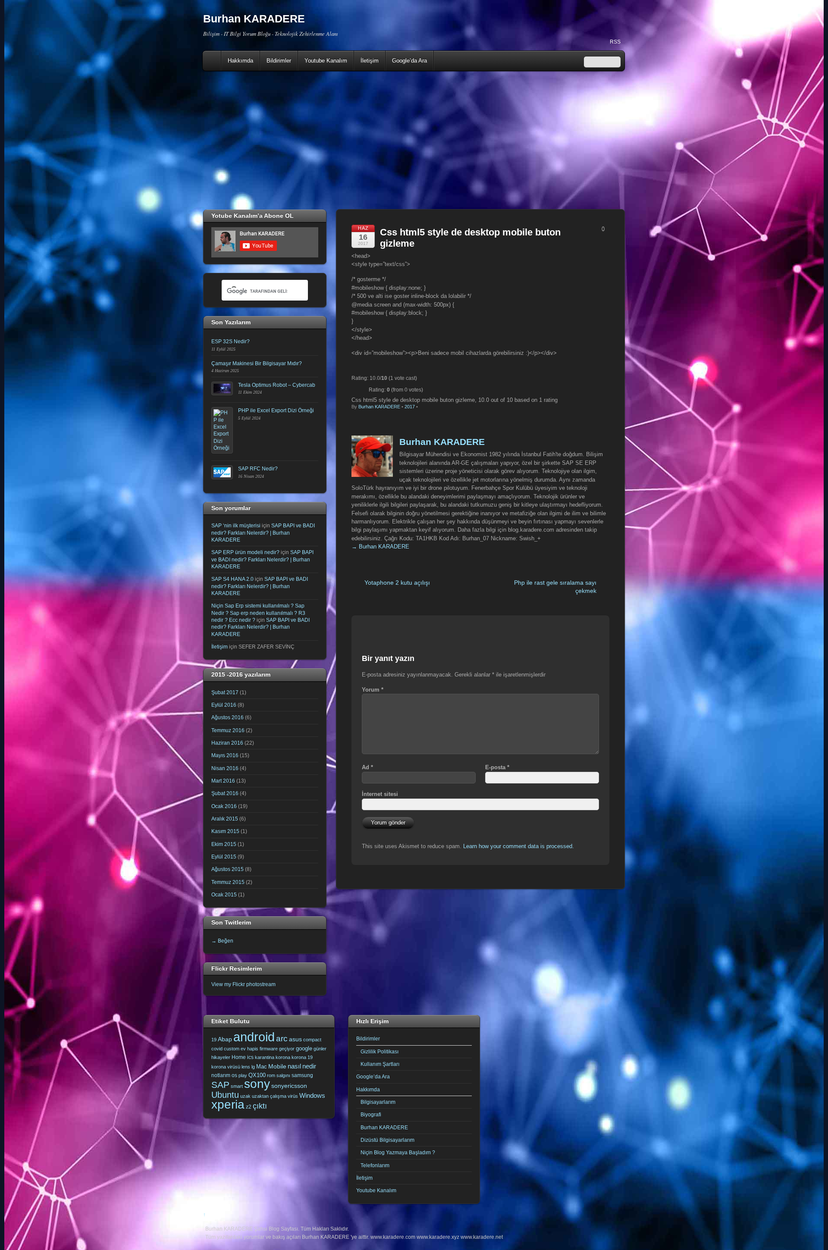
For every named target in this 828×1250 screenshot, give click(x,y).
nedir (309, 1066)
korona (283, 1057)
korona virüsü (225, 1066)
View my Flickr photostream (243, 984)
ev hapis (249, 1048)
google (304, 1048)
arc (282, 1038)
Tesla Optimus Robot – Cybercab (276, 385)
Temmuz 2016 (228, 730)
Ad (367, 767)
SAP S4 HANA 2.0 (232, 579)
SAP (220, 1085)
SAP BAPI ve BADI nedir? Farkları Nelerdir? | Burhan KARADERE (263, 532)
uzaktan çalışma (269, 1096)
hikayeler (220, 1057)
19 (213, 1039)
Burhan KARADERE (379, 406)
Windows (312, 1095)
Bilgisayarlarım (378, 1102)
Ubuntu (225, 1095)
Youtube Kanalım (325, 60)
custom (231, 1048)
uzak (245, 1096)
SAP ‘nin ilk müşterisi (235, 525)
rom (271, 1075)
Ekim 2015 (223, 844)
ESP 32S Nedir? (230, 341)
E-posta (497, 767)
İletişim (370, 60)
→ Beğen (222, 940)
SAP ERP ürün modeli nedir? (245, 552)
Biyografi (371, 1114)
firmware (269, 1048)
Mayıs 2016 (224, 755)
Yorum (372, 689)
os (234, 1075)
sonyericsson (289, 1085)
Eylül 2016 (223, 705)
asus (295, 1039)
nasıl (294, 1066)
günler (320, 1048)
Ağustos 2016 (227, 717)
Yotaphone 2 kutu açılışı (397, 582)
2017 (410, 406)
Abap (225, 1039)
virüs (293, 1096)
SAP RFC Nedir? (258, 468)
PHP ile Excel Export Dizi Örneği (276, 410)
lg (253, 1066)
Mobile (277, 1066)
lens (246, 1066)
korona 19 (302, 1057)
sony (257, 1083)
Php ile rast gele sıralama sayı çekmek (555, 586)
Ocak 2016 (224, 806)
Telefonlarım (375, 1165)
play (242, 1075)
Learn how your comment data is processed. (518, 846)
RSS (615, 42)
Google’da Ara (409, 60)
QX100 (257, 1075)
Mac (261, 1066)
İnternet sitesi (380, 794)
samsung (302, 1075)
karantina (264, 1057)
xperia (228, 1104)
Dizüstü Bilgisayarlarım (387, 1140)
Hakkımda (240, 60)
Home (213, 61)
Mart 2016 (223, 780)
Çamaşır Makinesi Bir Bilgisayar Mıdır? (256, 363)
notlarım (220, 1075)
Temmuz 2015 (228, 882)
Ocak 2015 (224, 894)
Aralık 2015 (224, 818)
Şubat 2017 (224, 692)
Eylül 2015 (223, 856)
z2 (248, 1107)
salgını (283, 1075)
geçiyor (287, 1048)
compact (312, 1039)
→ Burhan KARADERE (380, 546)
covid (217, 1048)
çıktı (260, 1106)
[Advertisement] (414, 140)
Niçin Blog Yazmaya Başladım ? (398, 1152)
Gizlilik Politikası (379, 1051)
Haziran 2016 (227, 743)
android (254, 1037)
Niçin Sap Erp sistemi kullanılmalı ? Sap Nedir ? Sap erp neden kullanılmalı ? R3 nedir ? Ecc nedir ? (258, 613)
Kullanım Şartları (380, 1064)
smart (237, 1086)
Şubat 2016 (224, 793)
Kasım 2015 (225, 831)
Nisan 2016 (224, 768)
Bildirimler (279, 60)
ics (250, 1057)
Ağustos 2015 (227, 869)
